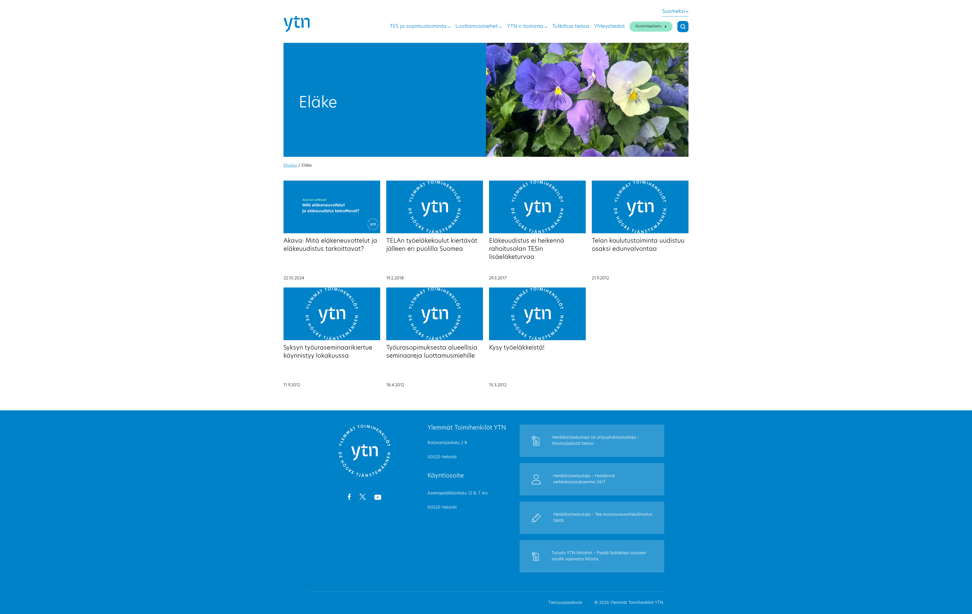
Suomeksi (673, 11)
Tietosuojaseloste (565, 603)
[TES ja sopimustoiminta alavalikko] (449, 26)
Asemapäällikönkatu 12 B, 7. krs (458, 493)
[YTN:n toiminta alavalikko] (546, 26)
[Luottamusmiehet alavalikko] (500, 26)
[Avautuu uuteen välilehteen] (349, 498)
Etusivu (290, 166)
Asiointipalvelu (648, 26)
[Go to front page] (364, 476)
